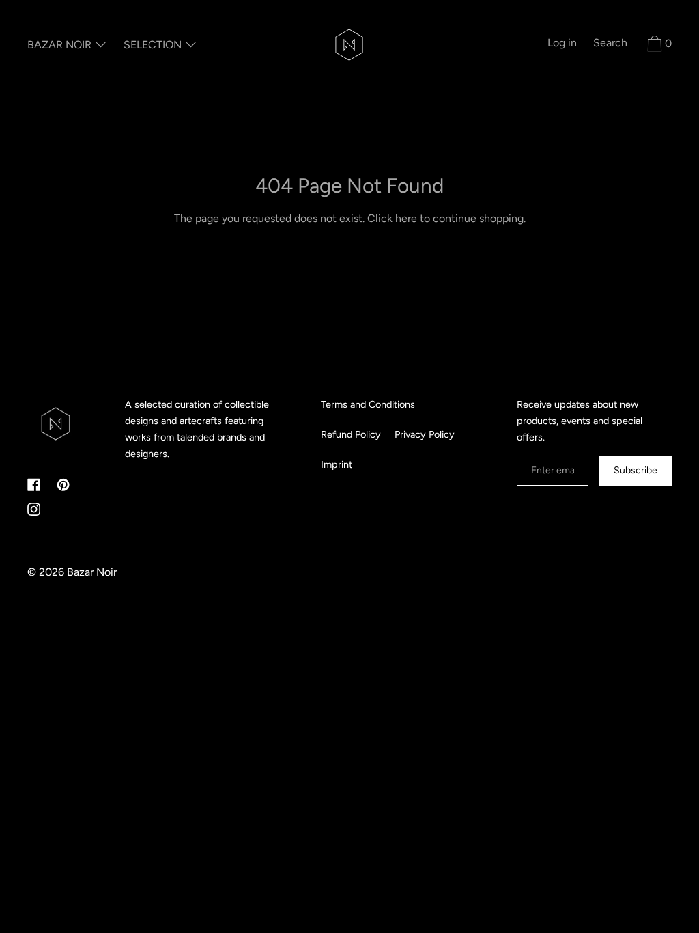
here (406, 218)
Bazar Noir (92, 572)
